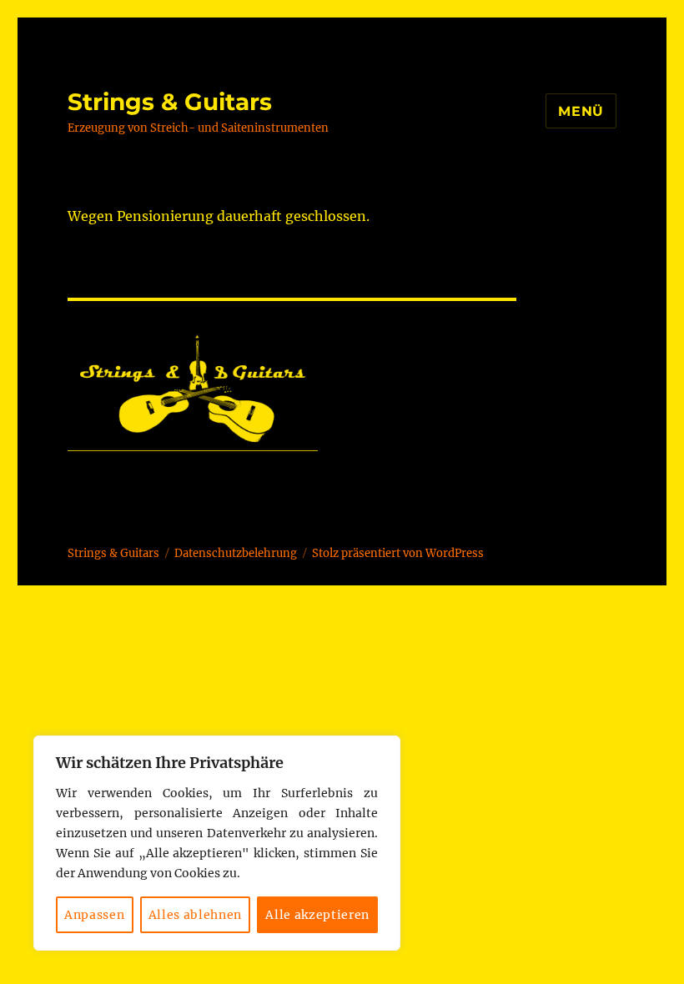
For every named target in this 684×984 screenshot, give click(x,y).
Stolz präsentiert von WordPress (398, 553)
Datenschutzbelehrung (235, 553)
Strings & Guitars (170, 102)
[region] (216, 843)
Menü (581, 111)
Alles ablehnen (195, 914)
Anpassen (94, 914)
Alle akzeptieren (317, 914)
